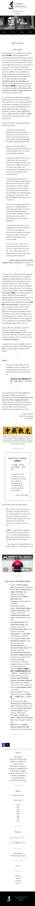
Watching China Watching (18, 780)
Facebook (18, 881)
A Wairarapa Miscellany (18, 775)
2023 (18, 805)
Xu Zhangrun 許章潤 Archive (18, 768)
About (4, 32)
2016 (18, 821)
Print (18, 866)
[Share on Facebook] (4, 745)
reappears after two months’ (12, 263)
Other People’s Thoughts (18, 771)
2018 (18, 816)
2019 (18, 814)
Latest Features (18, 757)
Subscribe (18, 876)
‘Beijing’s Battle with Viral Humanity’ (19, 599)
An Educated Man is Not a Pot (18, 773)
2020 (18, 812)
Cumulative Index (18, 795)
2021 (18, 809)
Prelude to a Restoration (18, 762)
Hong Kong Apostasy (18, 778)
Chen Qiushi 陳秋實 (9, 86)
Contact (18, 883)
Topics (21, 32)
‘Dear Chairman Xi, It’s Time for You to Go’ (20, 703)
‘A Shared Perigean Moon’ (19, 629)
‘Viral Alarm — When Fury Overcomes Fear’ (21, 717)
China (14, 197)
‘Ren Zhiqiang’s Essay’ (24, 687)
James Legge (15, 332)
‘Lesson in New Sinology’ (10, 339)
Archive (30, 32)
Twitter (18, 878)
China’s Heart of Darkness (18, 766)
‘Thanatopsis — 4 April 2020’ (20, 634)
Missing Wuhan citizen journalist (21, 260)
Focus (13, 32)
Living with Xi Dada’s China (18, 759)
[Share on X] (8, 745)
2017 (18, 819)
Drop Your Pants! (18, 764)
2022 (18, 807)
